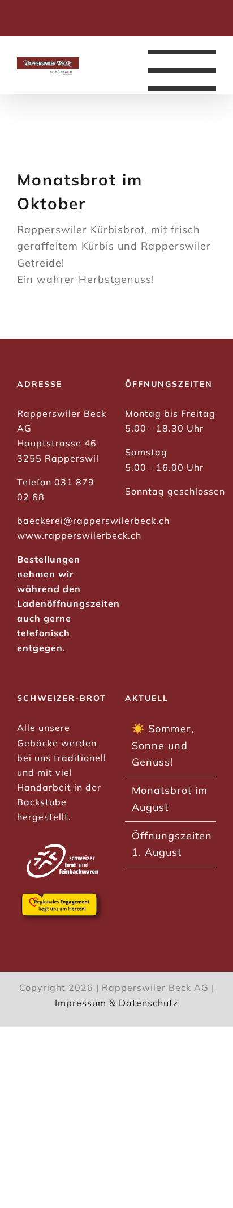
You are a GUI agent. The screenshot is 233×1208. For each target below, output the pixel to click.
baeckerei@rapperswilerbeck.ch (93, 520)
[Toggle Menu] (182, 70)
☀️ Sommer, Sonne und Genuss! (163, 745)
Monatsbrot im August (170, 798)
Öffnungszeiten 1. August (171, 844)
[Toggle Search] (100, 69)
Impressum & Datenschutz (116, 1002)
